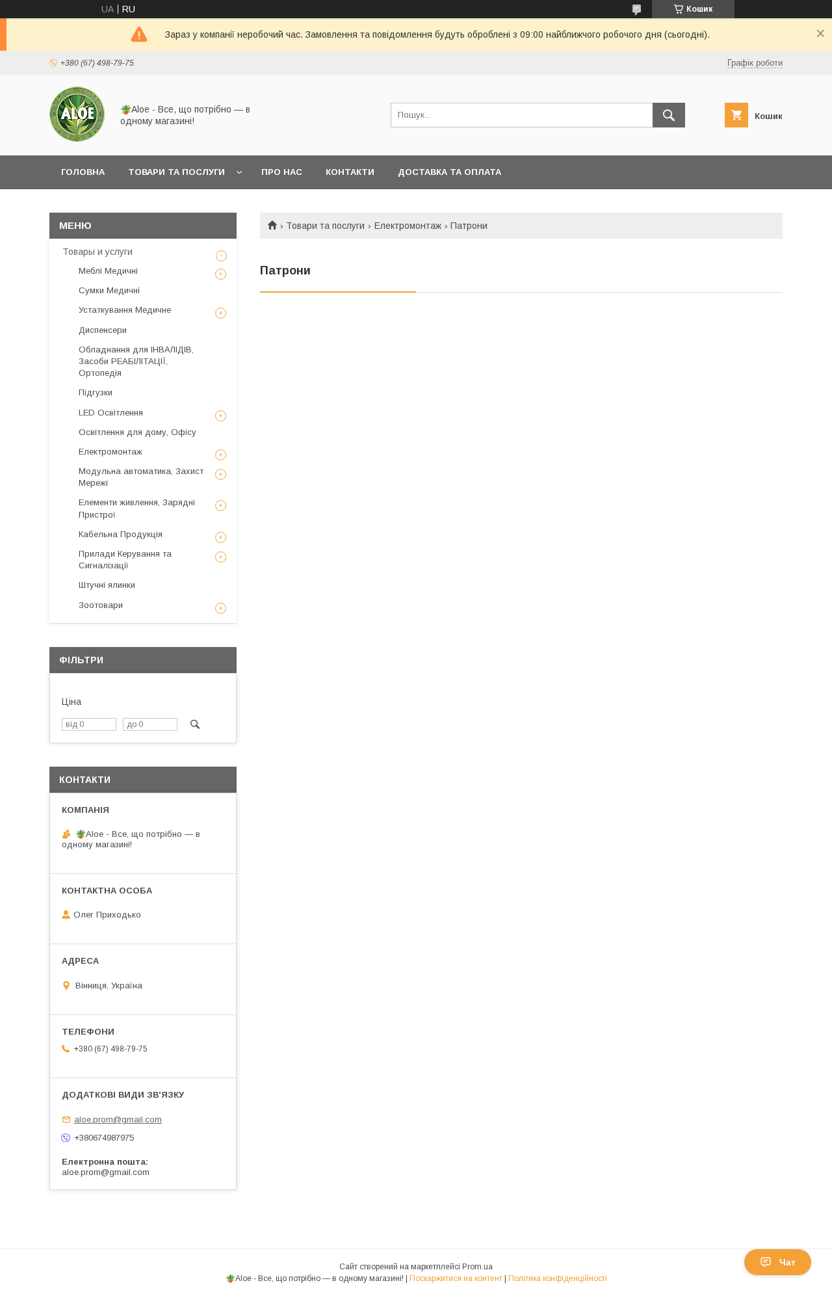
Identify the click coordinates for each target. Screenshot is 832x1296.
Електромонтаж (407, 225)
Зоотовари (101, 605)
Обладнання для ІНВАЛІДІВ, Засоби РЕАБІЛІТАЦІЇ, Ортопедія (136, 361)
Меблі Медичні (108, 271)
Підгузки (95, 392)
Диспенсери (103, 330)
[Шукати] (669, 115)
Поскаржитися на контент (456, 1278)
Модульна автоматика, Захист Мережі (141, 477)
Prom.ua (477, 1266)
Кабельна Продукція (120, 534)
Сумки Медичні (109, 290)
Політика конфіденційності (557, 1278)
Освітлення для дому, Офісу (137, 432)
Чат (787, 1262)
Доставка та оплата (449, 172)
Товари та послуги (176, 172)
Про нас (281, 172)
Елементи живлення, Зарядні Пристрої (137, 508)
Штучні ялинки (107, 585)
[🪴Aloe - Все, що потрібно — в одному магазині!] (77, 138)
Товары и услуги (97, 251)
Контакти (350, 172)
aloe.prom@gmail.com (118, 1119)
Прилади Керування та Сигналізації (125, 559)
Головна (83, 172)
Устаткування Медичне (125, 310)
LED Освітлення (111, 412)
